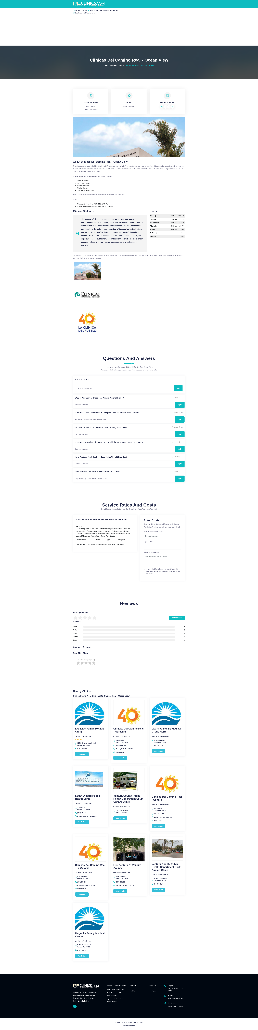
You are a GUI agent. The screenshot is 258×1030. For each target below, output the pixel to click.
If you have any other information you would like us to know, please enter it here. (109, 442)
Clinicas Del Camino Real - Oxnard (167, 798)
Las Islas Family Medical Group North (166, 730)
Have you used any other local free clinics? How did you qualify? (102, 457)
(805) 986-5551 (129, 106)
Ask (178, 388)
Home (106, 66)
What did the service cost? (153, 531)
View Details (82, 754)
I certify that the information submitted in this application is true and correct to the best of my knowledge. (163, 571)
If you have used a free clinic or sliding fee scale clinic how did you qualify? (107, 413)
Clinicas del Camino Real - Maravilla (128, 730)
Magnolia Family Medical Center (90, 935)
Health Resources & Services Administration (116, 994)
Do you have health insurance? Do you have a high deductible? (101, 427)
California (113, 66)
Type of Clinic (148, 542)
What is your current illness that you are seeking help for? (99, 398)
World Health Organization (115, 989)
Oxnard (121, 66)
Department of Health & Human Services (115, 1000)
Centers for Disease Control (116, 985)
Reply (180, 405)
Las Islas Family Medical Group (89, 730)
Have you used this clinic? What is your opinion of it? (97, 472)
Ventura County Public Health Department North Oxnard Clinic (166, 867)
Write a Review (177, 618)
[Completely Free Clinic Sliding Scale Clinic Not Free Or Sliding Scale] (162, 547)
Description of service (151, 552)
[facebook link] (75, 1006)
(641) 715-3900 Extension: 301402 (107, 10)
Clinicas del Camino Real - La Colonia (90, 866)
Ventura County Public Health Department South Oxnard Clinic (128, 798)
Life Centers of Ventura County (127, 866)
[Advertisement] (129, 30)
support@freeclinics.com (87, 13)
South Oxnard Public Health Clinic (87, 797)
